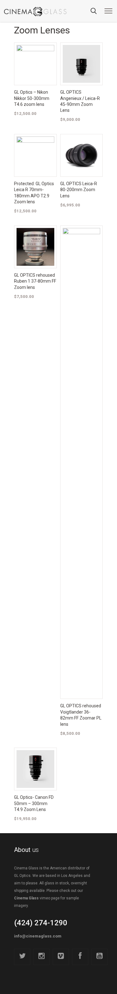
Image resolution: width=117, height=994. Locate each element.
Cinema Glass (26, 898)
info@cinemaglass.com (37, 936)
